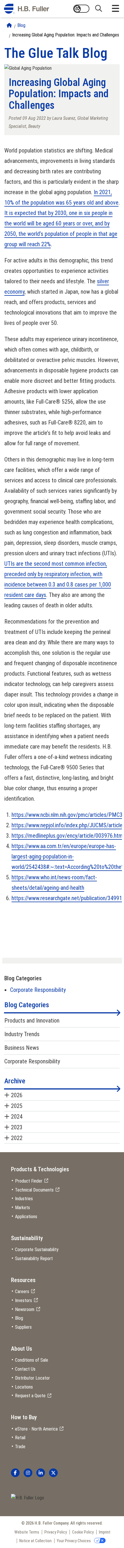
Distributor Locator (32, 1378)
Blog (21, 25)
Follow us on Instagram (28, 1472)
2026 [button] (16, 1095)
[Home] (9, 25)
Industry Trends (22, 1034)
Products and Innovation (31, 1020)
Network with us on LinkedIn (40, 1472)
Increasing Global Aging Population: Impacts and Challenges (65, 35)
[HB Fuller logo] (26, 8)
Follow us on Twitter (53, 1472)
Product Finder (28, 1181)
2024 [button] (16, 1116)
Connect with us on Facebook (15, 1472)
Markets (22, 1207)
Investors (23, 1300)
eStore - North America (36, 1429)
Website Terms (26, 1532)
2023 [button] (16, 1127)
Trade (20, 1446)
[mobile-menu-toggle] (115, 8)
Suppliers (23, 1327)
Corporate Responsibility (38, 989)
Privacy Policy (55, 1532)
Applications (26, 1216)
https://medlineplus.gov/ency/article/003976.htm (67, 835)
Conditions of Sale (31, 1360)
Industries (24, 1198)
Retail (20, 1437)
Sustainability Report (34, 1258)
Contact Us (25, 1369)
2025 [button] (16, 1105)
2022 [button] (16, 1138)
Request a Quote (30, 1395)
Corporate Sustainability (37, 1249)
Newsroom (24, 1309)
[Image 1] (27, 1498)
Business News (21, 1047)
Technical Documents (34, 1190)
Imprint (104, 1532)
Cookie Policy (83, 1532)
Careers (22, 1291)
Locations (24, 1387)
